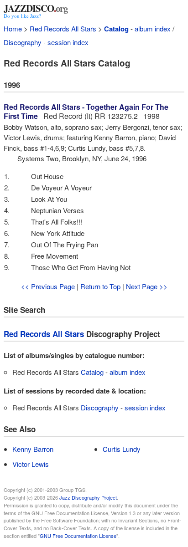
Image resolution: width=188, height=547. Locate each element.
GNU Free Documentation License (78, 535)
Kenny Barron (32, 449)
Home (13, 28)
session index (68, 42)
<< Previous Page (48, 286)
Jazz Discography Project (88, 497)
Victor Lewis (30, 464)
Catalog (116, 29)
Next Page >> (146, 286)
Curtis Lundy (122, 449)
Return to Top (100, 286)
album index (153, 28)
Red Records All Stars (63, 28)
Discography (23, 42)
